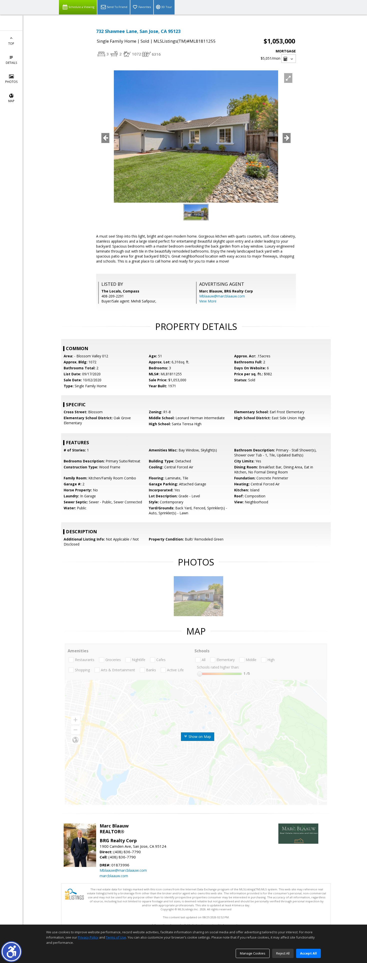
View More (207, 301)
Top (11, 43)
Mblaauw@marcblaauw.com (222, 296)
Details (11, 63)
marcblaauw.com (114, 875)
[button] (11, 951)
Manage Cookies (252, 953)
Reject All (283, 953)
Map (11, 101)
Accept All (308, 953)
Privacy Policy (88, 937)
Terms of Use (116, 937)
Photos (11, 82)
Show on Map (199, 736)
